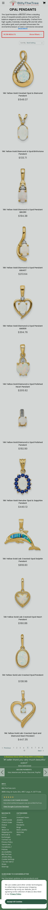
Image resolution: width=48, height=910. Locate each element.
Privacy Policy (15, 894)
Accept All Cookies (14, 902)
